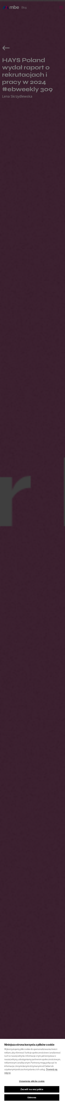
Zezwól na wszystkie (31, 1089)
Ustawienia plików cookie (32, 1081)
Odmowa (31, 1097)
